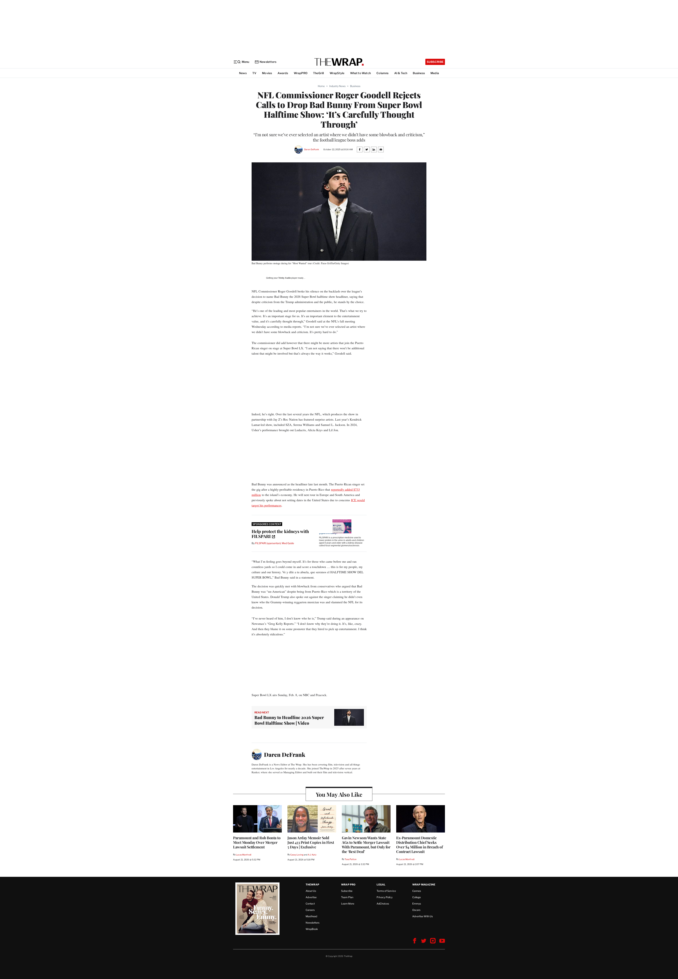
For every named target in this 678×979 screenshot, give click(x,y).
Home (321, 86)
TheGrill (318, 73)
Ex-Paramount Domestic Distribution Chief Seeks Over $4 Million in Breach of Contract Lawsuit (419, 844)
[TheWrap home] (339, 62)
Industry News (337, 86)
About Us (311, 890)
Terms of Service (386, 890)
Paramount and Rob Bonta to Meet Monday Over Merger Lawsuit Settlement (256, 842)
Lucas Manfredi (243, 854)
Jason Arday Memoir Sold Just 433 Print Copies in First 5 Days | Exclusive (310, 842)
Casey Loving (296, 854)
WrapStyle (337, 73)
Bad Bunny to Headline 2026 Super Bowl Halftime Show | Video (289, 720)
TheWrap (312, 884)
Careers (310, 909)
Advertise (311, 897)
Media (434, 73)
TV (254, 73)
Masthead (311, 916)
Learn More (347, 903)
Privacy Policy (384, 897)
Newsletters (268, 62)
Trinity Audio (284, 278)
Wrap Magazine (423, 884)
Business (419, 73)
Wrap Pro (348, 884)
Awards (283, 73)
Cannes (416, 890)
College (416, 897)
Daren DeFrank (311, 149)
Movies (267, 73)
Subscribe (435, 62)
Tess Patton (350, 859)
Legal (381, 884)
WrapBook (312, 928)
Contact (310, 903)
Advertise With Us (422, 916)
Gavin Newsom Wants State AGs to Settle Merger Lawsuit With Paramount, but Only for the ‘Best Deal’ (366, 844)
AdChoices (383, 903)
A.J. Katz (312, 854)
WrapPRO (300, 73)
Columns (382, 73)
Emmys (416, 903)
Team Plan (347, 897)
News (243, 73)
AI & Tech (400, 73)
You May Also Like (339, 794)
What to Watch (360, 73)
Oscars (416, 909)
